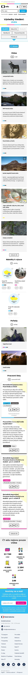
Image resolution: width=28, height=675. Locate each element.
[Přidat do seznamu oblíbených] (24, 61)
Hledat (23, 11)
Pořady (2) (14, 37)
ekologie (11, 14)
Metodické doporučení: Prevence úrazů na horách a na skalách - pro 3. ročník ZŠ (13, 496)
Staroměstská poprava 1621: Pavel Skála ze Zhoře (13, 386)
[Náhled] (14, 409)
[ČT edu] (5, 7)
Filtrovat (15, 46)
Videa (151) (14, 29)
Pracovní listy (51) (19, 33)
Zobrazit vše (14, 255)
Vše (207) (5, 29)
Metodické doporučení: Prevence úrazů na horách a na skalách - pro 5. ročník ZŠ (13, 460)
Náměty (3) (6, 33)
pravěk (15, 14)
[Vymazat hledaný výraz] (18, 11)
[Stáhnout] (10, 409)
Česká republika (22, 14)
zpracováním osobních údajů (17, 611)
